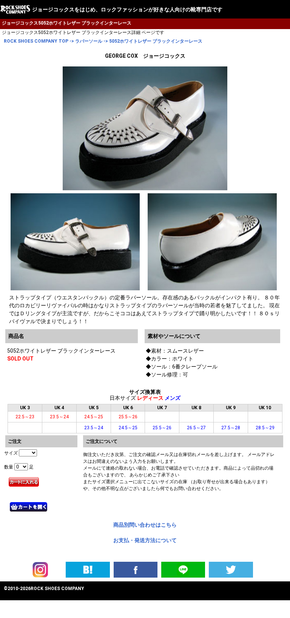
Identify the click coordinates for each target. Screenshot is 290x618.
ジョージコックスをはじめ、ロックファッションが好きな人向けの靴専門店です (127, 9)
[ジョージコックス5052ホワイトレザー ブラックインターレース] (88, 569)
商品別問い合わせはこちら (145, 525)
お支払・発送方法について (145, 540)
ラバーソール (88, 41)
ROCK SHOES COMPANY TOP (36, 41)
